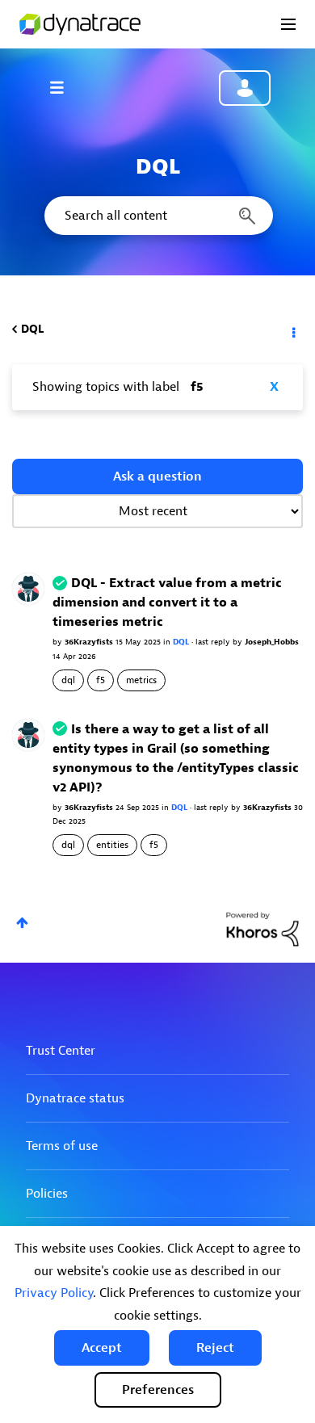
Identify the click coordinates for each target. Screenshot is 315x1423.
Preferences (158, 1390)
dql (68, 680)
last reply (214, 641)
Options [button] (292, 329)
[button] (101, 1348)
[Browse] (64, 87)
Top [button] (22, 923)
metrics (141, 680)
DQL (32, 329)
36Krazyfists (90, 641)
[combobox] (157, 215)
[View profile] (28, 588)
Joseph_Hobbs (272, 641)
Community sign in (245, 88)
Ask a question (157, 476)
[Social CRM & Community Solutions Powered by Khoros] (262, 928)
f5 (100, 680)
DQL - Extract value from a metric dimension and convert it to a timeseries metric (167, 602)
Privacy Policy (54, 1293)
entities (112, 844)
